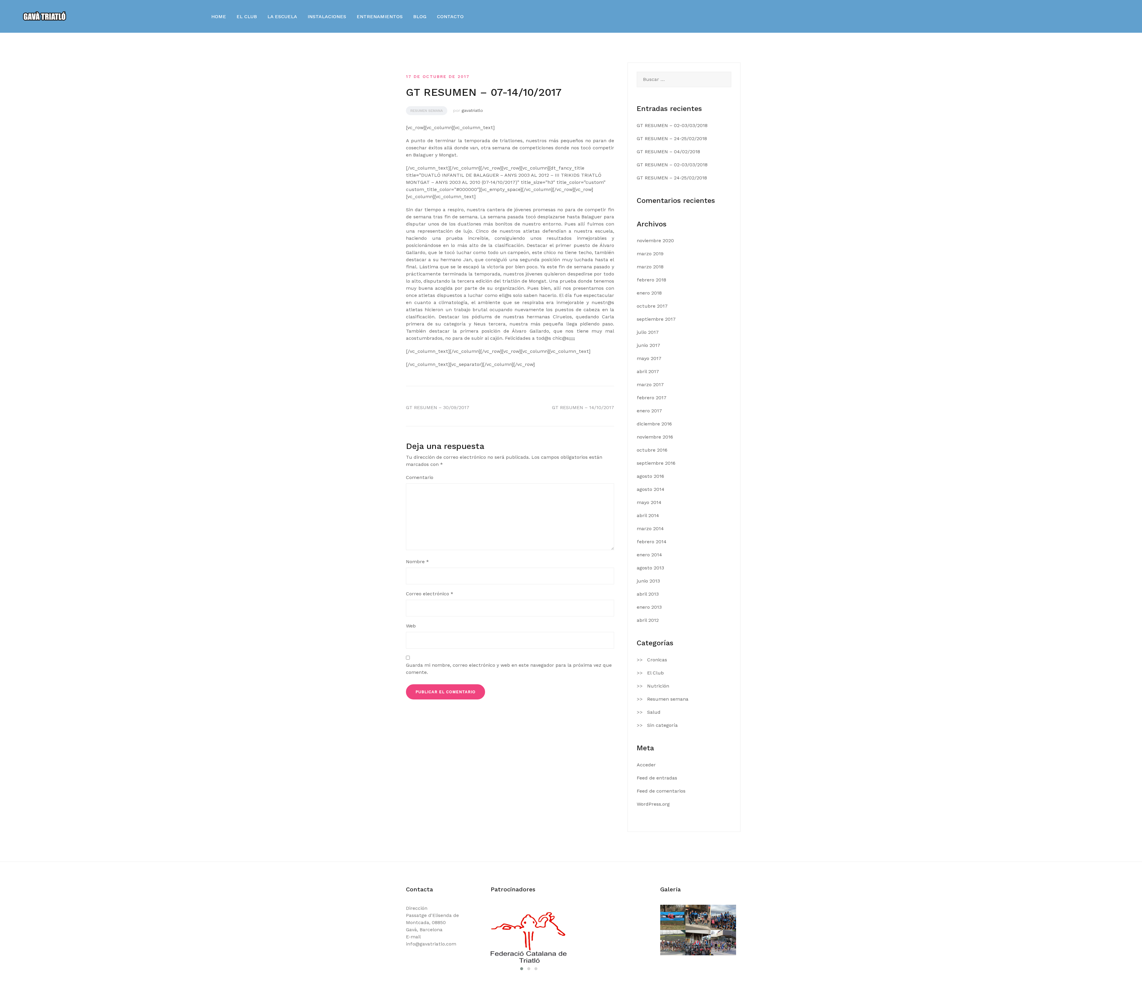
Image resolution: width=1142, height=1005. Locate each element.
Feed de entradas (657, 778)
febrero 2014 (651, 541)
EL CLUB (246, 16)
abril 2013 (648, 594)
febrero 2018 (651, 280)
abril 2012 (648, 620)
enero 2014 (649, 555)
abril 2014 (648, 515)
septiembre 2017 (656, 319)
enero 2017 (649, 411)
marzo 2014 (650, 528)
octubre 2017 (652, 306)
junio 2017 (648, 345)
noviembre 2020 (655, 240)
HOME (218, 16)
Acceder (646, 765)
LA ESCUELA (282, 16)
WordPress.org (653, 804)
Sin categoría (662, 725)
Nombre (417, 561)
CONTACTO (450, 16)
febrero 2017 (651, 397)
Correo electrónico (429, 594)
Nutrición (658, 686)
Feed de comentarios (661, 791)
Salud (654, 712)
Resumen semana (426, 111)
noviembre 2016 (655, 437)
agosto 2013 (650, 568)
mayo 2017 (649, 358)
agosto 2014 (650, 489)
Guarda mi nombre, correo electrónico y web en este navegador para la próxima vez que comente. (509, 668)
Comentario (419, 477)
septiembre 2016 (656, 463)
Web (411, 626)
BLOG (419, 16)
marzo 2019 (650, 253)
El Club (655, 673)
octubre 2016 (652, 450)
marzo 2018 (650, 267)
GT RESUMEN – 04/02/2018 (668, 151)
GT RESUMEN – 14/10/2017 (583, 407)
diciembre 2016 (654, 424)
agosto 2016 (650, 476)
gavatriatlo (472, 110)
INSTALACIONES (327, 16)
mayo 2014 (649, 502)
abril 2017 (648, 371)
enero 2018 (649, 293)
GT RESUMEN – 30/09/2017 (437, 407)
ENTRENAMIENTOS (380, 16)
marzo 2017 (650, 384)
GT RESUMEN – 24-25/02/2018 (672, 138)
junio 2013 (648, 581)
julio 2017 (648, 332)
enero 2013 (649, 607)
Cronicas (657, 660)
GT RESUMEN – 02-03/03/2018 (672, 125)
